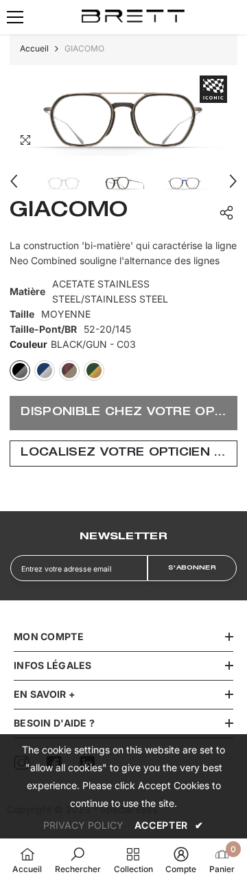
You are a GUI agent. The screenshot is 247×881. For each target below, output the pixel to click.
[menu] (15, 17)
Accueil (34, 48)
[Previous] (13, 181)
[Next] (233, 181)
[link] (78, 859)
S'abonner (192, 568)
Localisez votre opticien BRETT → (129, 453)
